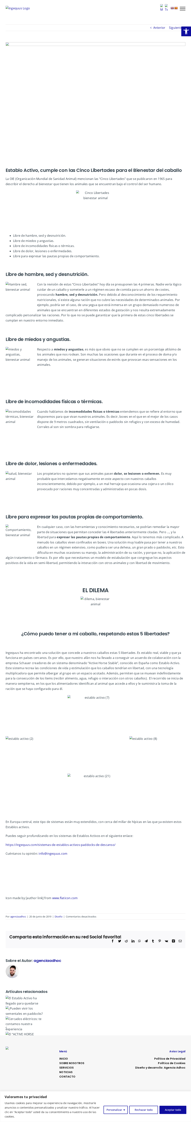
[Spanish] (176, 8)
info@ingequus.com (53, 853)
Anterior (159, 28)
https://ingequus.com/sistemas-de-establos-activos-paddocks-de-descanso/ (60, 845)
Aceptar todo (173, 1110)
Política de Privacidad (169, 1059)
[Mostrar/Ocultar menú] (182, 8)
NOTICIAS (66, 1072)
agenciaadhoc (18, 916)
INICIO (63, 1059)
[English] (172, 8)
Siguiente (175, 28)
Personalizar (114, 1110)
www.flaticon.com (65, 898)
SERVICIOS (66, 1068)
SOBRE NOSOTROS (71, 1063)
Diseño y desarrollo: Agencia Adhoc (160, 1068)
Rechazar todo (144, 1110)
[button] (186, 31)
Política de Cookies (171, 1063)
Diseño (58, 916)
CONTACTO (67, 1076)
